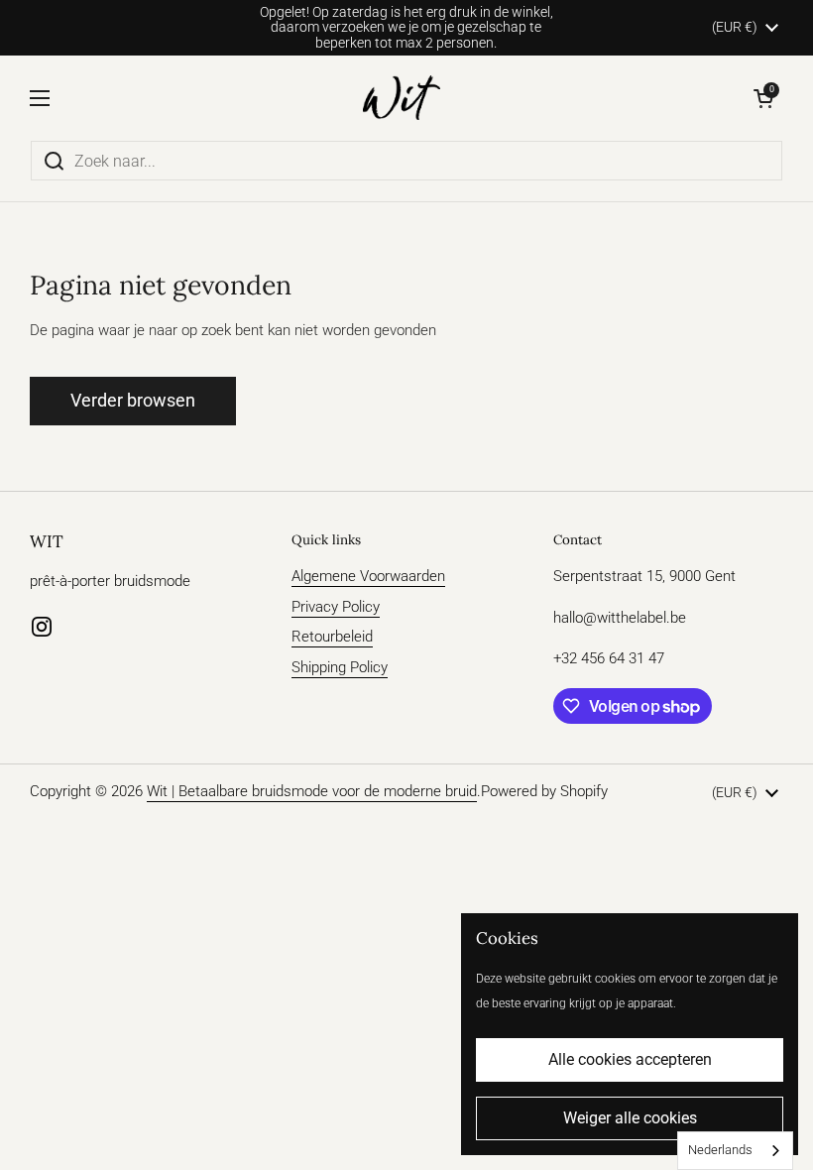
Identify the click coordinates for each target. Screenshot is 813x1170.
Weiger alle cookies (630, 1118)
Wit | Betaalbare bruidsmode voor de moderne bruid (312, 791)
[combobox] (735, 1150)
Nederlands (720, 1149)
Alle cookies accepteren (630, 1059)
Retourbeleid (332, 636)
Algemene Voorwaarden (368, 576)
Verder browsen (132, 400)
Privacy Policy (335, 607)
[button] (763, 98)
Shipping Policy (339, 667)
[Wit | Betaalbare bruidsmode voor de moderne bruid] (402, 97)
